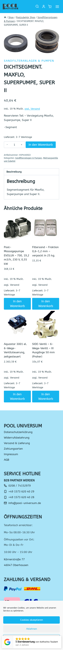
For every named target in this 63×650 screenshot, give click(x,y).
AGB (6, 459)
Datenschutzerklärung (18, 432)
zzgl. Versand (32, 108)
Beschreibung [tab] (14, 171)
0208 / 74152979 (19, 485)
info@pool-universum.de (24, 503)
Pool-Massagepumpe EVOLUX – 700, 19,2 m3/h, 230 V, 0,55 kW (16, 255)
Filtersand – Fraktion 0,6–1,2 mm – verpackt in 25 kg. (45, 251)
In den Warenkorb (41, 145)
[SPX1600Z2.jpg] (31, 41)
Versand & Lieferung (17, 443)
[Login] (43, 6)
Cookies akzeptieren (31, 619)
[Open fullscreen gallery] (56, 50)
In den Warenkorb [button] (17, 304)
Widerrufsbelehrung (16, 437)
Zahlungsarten (13, 448)
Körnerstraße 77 (14, 559)
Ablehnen (31, 628)
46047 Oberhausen (16, 565)
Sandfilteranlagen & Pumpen (29, 60)
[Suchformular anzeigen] (37, 6)
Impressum (11, 454)
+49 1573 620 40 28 (21, 497)
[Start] (5, 17)
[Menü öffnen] (57, 6)
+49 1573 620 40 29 (21, 491)
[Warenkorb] (49, 6)
